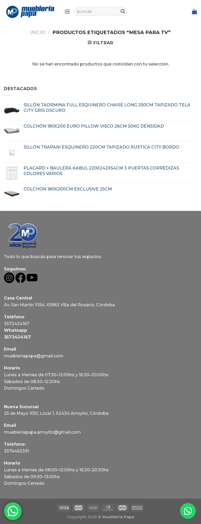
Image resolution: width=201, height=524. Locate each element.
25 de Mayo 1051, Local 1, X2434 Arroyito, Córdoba (56, 413)
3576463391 (16, 451)
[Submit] (122, 11)
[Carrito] (194, 11)
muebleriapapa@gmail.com (33, 355)
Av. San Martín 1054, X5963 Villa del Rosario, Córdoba (59, 304)
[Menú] (67, 11)
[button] (188, 511)
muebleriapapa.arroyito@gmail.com (42, 432)
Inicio (37, 32)
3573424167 (16, 323)
